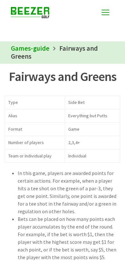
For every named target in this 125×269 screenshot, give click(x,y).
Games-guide (30, 48)
